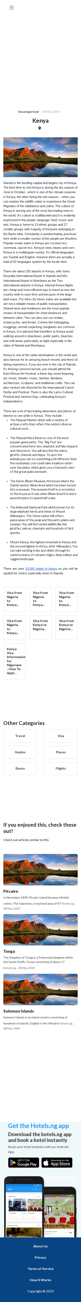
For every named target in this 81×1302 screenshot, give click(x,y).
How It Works (40, 1280)
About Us (40, 1246)
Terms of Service (41, 1269)
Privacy (40, 1257)
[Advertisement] (40, 55)
